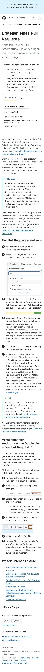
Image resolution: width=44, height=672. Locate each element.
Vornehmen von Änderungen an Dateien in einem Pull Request (20, 443)
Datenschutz (7, 660)
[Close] (37, 4)
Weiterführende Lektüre (19, 561)
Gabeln (22, 154)
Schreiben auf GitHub (16, 599)
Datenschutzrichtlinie (9, 625)
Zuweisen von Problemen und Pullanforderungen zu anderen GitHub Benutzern (23, 593)
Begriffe (35, 658)
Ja (8, 621)
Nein (18, 621)
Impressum (24, 658)
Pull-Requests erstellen (12, 25)
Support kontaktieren (12, 640)
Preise (23, 660)
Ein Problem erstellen (15, 586)
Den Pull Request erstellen (20, 240)
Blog (27, 663)
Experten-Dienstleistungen (12, 663)
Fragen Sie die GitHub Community (17, 636)
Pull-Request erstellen (33, 25)
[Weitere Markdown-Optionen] (27, 107)
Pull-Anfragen (12, 392)
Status (16, 660)
